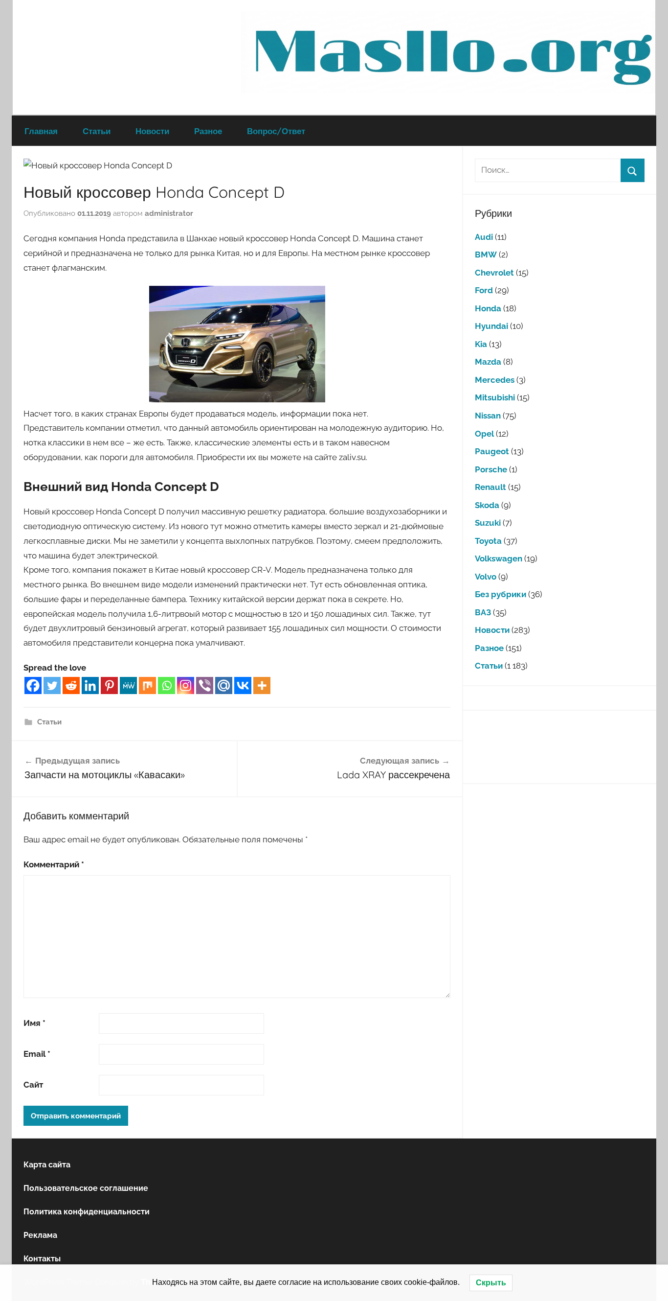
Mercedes (494, 380)
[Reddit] (71, 685)
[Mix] (147, 685)
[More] (261, 685)
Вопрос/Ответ (276, 131)
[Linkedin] (90, 685)
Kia (481, 344)
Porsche (491, 469)
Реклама (40, 1235)
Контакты (42, 1258)
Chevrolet (494, 273)
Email (36, 1054)
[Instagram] (185, 685)
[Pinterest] (109, 685)
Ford (484, 290)
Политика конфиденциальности (86, 1211)
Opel (484, 434)
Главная (41, 131)
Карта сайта (46, 1164)
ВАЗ (483, 612)
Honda (488, 308)
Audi (484, 237)
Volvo (485, 576)
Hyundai (491, 326)
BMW (486, 254)
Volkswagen (498, 558)
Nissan (488, 415)
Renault (490, 487)
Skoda (487, 505)
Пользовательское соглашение (85, 1188)
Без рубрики (500, 594)
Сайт (33, 1085)
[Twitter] (52, 685)
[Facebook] (33, 685)
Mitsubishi (495, 397)
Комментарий (53, 864)
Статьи (97, 131)
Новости (152, 131)
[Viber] (204, 685)
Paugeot (492, 451)
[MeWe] (128, 685)
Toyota (488, 541)
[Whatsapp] (166, 685)
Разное (208, 131)
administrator (169, 213)
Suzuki (488, 523)
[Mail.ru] (223, 685)
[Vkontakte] (242, 685)
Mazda (488, 362)
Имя (34, 1023)
